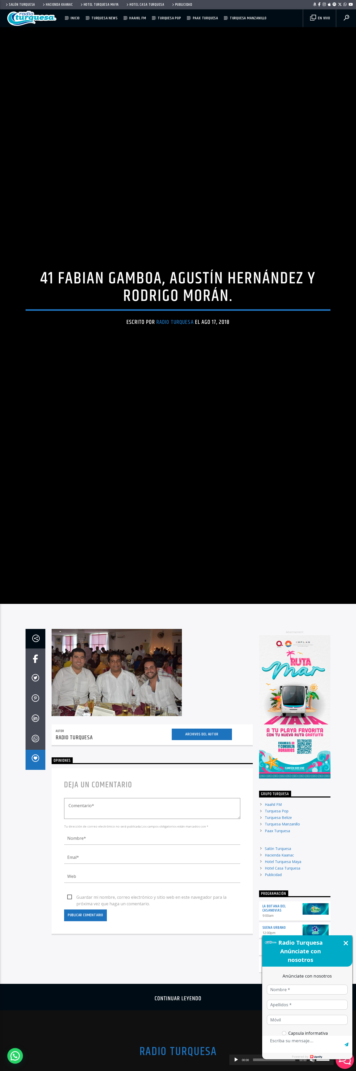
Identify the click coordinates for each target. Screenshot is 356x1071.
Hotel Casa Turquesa (147, 5)
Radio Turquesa (175, 340)
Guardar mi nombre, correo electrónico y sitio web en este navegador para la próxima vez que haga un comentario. (151, 937)
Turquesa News (104, 18)
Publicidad (183, 5)
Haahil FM (137, 18)
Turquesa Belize (278, 857)
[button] (15, 1056)
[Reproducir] (236, 1059)
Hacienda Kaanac (59, 5)
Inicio (75, 18)
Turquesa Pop (169, 18)
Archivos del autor (201, 774)
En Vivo (323, 18)
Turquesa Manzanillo (248, 18)
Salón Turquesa (22, 5)
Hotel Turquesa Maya (101, 5)
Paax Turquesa (205, 18)
